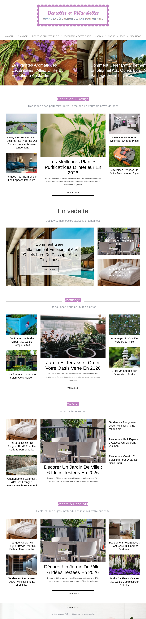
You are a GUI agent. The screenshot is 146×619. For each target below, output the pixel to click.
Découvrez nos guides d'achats (83, 614)
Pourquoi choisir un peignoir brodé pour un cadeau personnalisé (22, 446)
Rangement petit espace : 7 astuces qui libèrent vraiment (124, 443)
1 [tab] (134, 61)
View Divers (73, 593)
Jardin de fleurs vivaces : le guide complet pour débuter (124, 582)
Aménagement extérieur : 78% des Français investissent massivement (22, 482)
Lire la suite (50, 264)
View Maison (73, 193)
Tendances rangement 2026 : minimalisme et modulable (122, 426)
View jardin (73, 388)
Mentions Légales (57, 614)
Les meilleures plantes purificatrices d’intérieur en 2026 (73, 167)
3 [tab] (84, 255)
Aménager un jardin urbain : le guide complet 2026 (22, 342)
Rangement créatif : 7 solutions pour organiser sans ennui (123, 460)
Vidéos (67, 614)
